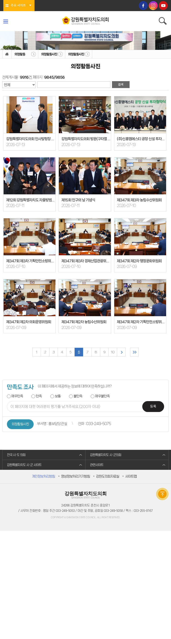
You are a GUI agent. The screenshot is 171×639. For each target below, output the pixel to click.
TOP (162, 494)
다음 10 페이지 (121, 352)
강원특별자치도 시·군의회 (105, 455)
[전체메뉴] (5, 21)
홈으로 (7, 54)
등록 (153, 406)
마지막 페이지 (134, 352)
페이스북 (143, 5)
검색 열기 (163, 21)
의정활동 (19, 54)
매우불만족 (102, 396)
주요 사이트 (18, 5)
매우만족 (17, 396)
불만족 (77, 396)
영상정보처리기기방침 (75, 476)
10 (112, 352)
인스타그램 (153, 5)
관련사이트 (96, 465)
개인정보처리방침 (43, 476)
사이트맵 (131, 476)
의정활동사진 (49, 54)
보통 (58, 396)
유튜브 (163, 5)
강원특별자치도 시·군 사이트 (24, 465)
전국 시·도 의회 (16, 455)
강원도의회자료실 (107, 476)
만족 (39, 396)
